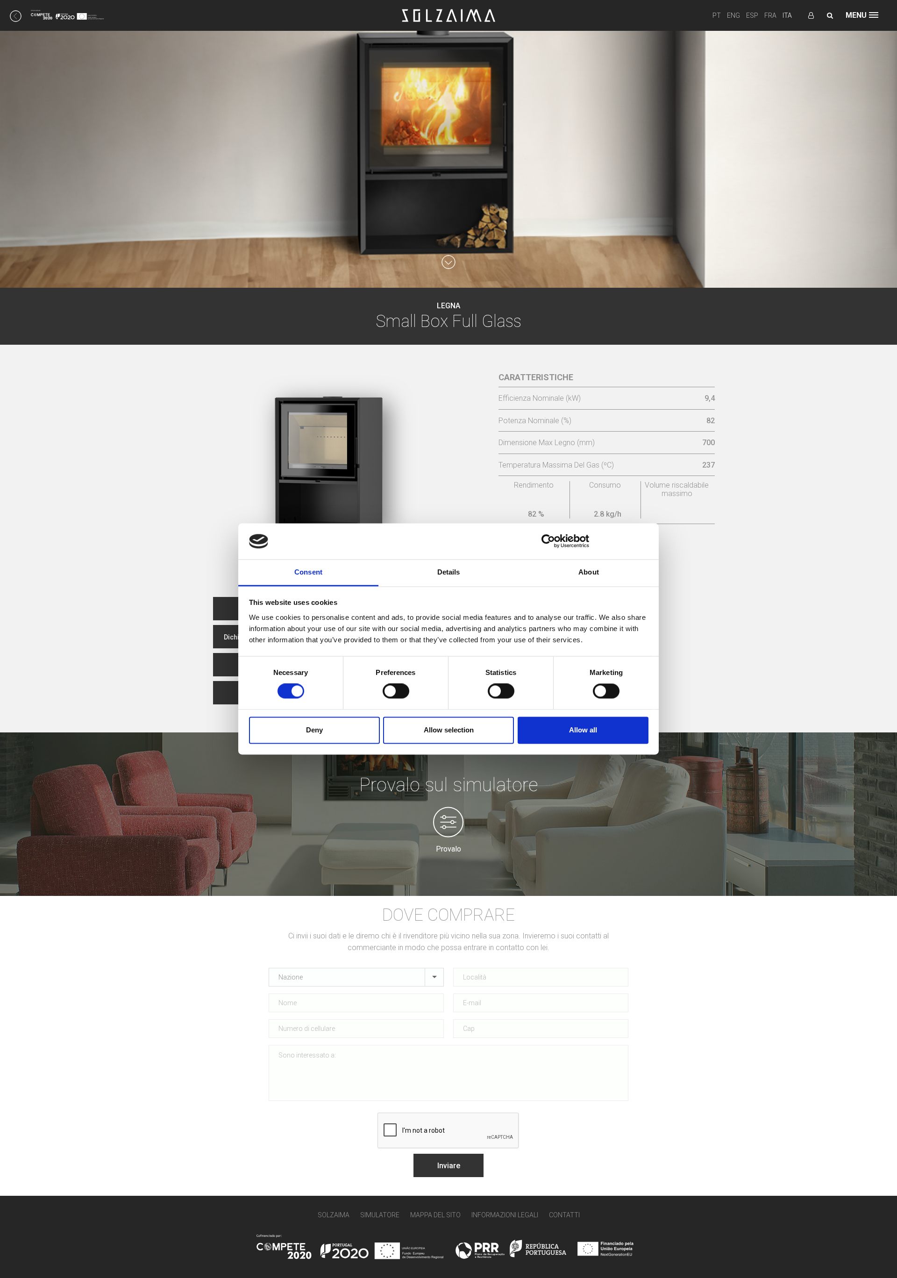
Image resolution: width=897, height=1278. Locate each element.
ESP (752, 15)
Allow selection (449, 730)
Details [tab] (448, 572)
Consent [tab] (308, 572)
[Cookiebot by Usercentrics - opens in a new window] (548, 541)
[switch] (396, 691)
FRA (770, 15)
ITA (787, 15)
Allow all (583, 730)
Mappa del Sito (435, 1215)
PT (716, 15)
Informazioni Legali (504, 1215)
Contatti (564, 1215)
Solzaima (333, 1215)
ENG (733, 15)
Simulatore (379, 1215)
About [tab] (588, 572)
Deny (314, 730)
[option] (336, 461)
